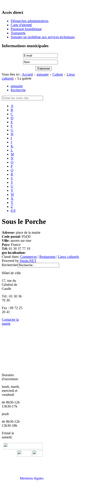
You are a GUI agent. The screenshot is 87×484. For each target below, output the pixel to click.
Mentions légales (32, 478)
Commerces (28, 257)
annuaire (43, 74)
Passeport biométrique (26, 29)
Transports (18, 33)
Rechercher (10, 265)
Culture (57, 74)
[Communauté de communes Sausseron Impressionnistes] (23, 448)
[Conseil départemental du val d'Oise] (37, 455)
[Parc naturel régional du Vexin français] (24, 455)
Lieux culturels (68, 257)
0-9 (13, 210)
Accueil (27, 74)
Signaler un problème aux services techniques (43, 37)
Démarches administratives (29, 21)
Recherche (18, 90)
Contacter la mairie (10, 321)
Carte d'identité (21, 25)
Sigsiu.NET (28, 261)
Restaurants (47, 257)
